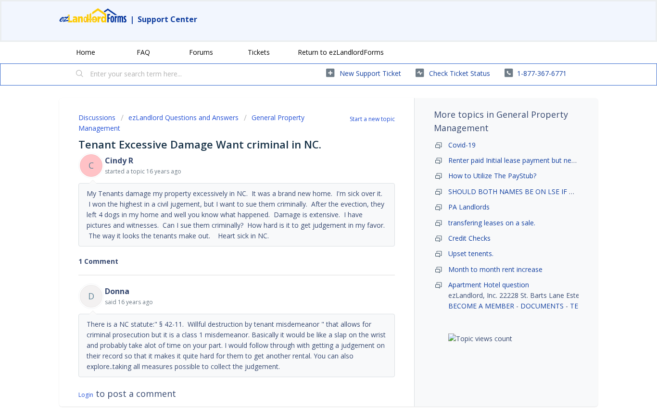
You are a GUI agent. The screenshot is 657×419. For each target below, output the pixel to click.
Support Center (167, 19)
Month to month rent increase (495, 269)
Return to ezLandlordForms (341, 52)
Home (85, 52)
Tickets (259, 52)
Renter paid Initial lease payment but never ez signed (530, 160)
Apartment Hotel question (488, 284)
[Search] (80, 74)
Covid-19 (462, 144)
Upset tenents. (470, 253)
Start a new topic (372, 119)
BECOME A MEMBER (481, 305)
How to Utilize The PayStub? (492, 175)
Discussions (96, 117)
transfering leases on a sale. (491, 222)
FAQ (143, 52)
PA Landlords (469, 206)
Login (85, 395)
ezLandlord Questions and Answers (183, 117)
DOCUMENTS (542, 305)
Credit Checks (469, 238)
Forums (201, 52)
